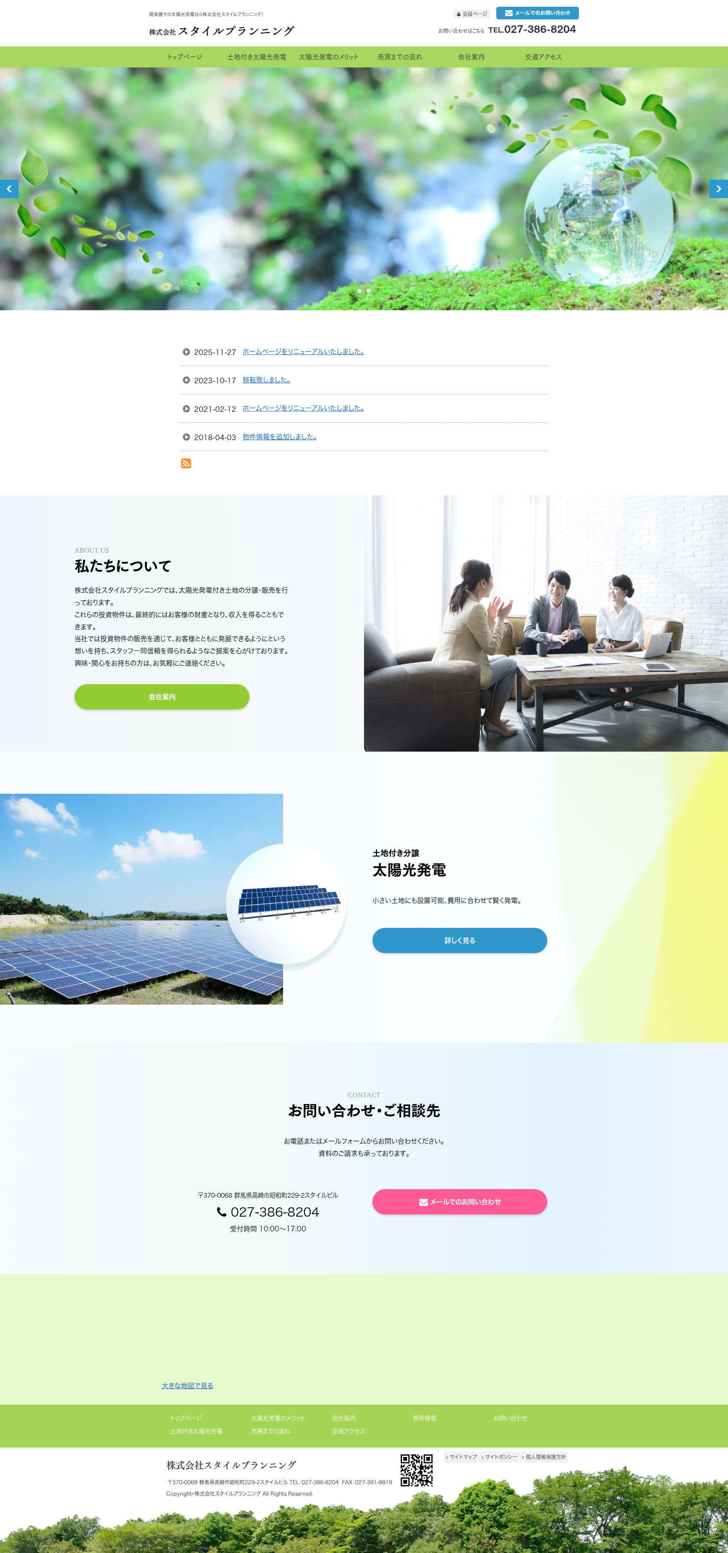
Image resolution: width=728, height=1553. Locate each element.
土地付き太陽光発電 (196, 1431)
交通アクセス (348, 1431)
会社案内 (344, 1418)
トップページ (186, 1418)
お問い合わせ (510, 1418)
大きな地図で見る (187, 1385)
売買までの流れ (271, 1431)
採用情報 (424, 1418)
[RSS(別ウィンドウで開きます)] (186, 465)
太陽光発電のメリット (278, 1418)
